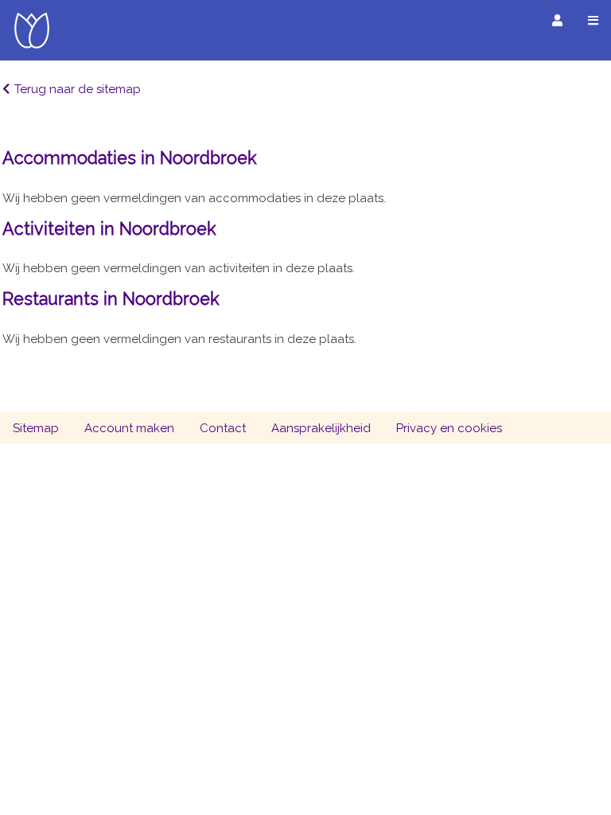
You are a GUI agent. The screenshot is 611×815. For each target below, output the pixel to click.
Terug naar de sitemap (77, 89)
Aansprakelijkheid (321, 428)
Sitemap (36, 428)
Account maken (129, 428)
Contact (223, 428)
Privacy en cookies (449, 428)
